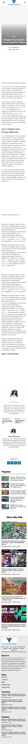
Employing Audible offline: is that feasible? (20, 421)
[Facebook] (8, 462)
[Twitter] (12, 462)
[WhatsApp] (19, 462)
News (14, 36)
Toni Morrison (15, 47)
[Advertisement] (14, 68)
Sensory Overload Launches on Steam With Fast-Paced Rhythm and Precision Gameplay (17, 499)
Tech (3, 697)
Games (3, 704)
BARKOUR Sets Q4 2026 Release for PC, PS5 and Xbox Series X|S (18, 506)
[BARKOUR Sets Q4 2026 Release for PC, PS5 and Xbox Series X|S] (5, 506)
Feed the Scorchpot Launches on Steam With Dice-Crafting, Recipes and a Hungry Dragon (18, 492)
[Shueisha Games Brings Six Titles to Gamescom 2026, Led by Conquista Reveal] (5, 485)
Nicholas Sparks (7, 546)
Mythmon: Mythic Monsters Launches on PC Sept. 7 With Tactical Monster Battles (18, 478)
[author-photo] (3, 546)
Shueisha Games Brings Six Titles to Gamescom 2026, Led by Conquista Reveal (18, 485)
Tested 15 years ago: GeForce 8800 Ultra (7, 421)
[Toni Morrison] (14, 431)
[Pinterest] (15, 462)
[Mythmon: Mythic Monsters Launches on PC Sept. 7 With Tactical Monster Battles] (5, 478)
